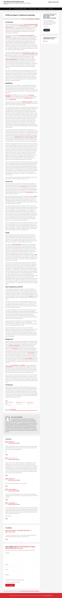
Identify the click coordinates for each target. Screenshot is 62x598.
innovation (28, 410)
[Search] (57, 5)
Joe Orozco (10, 478)
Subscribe (47, 30)
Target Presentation (16, 244)
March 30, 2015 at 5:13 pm (14, 504)
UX (36, 410)
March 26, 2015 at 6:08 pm (14, 490)
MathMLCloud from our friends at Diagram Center (26, 136)
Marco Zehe (24, 186)
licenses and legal (47, 595)
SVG (35, 410)
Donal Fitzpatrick (31, 352)
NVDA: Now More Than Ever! (20, 402)
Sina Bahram (8, 95)
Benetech (31, 296)
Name (7, 564)
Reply (6, 454)
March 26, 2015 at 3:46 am (14, 459)
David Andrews (11, 503)
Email (6, 569)
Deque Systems (13, 99)
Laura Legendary (28, 358)
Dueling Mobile (9, 366)
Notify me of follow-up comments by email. (15, 579)
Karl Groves (15, 348)
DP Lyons (10, 441)
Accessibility (14, 410)
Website (7, 574)
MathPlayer (32, 410)
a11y (10, 410)
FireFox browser (29, 192)
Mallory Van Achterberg (14, 345)
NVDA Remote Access (30, 402)
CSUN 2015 (18, 410)
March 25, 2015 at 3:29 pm (14, 443)
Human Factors (23, 410)
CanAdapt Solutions (28, 97)
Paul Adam (22, 365)
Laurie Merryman (12, 489)
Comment (7, 552)
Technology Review (12, 409)
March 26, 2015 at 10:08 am (14, 480)
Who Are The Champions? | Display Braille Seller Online (17, 530)
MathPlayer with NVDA (27, 101)
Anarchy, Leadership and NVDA (31, 24)
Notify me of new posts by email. (13, 582)
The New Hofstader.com (13, 2)
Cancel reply (20, 548)
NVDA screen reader (24, 25)
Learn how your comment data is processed (29, 591)
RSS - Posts (45, 41)
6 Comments (37, 18)
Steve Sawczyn (15, 365)
